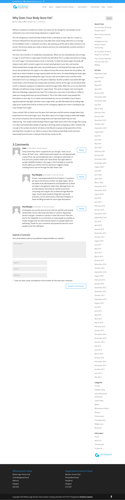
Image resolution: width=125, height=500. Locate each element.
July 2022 (98, 105)
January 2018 (99, 229)
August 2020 (99, 167)
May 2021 (98, 144)
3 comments (41, 22)
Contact (109, 7)
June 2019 (98, 202)
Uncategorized (100, 420)
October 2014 (99, 342)
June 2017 (98, 245)
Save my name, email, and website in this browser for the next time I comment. (44, 281)
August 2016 (99, 276)
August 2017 (99, 241)
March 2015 (99, 323)
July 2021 (98, 136)
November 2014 (100, 338)
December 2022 (100, 97)
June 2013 (98, 373)
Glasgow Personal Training (64, 7)
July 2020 (98, 171)
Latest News (99, 401)
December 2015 (100, 288)
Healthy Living (100, 390)
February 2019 (100, 206)
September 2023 (101, 73)
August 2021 (99, 132)
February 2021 (100, 151)
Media (97, 404)
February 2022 (100, 112)
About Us (98, 440)
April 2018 (98, 225)
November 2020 (100, 163)
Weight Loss (32, 22)
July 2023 (98, 81)
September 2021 (101, 128)
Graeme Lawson (86, 497)
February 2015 (100, 326)
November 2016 (100, 264)
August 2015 (99, 303)
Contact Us (99, 448)
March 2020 (99, 182)
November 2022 (100, 101)
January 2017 (99, 260)
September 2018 (101, 217)
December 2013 (100, 361)
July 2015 (98, 307)
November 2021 (100, 120)
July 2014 (98, 346)
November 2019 (100, 190)
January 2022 (99, 116)
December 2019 (100, 186)
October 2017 (99, 237)
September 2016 (101, 272)
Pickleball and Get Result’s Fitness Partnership (101, 44)
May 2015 (98, 315)
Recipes (97, 412)
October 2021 (99, 124)
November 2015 (100, 291)
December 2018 (100, 214)
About (51, 7)
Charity (97, 386)
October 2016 (99, 268)
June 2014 (98, 350)
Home (44, 7)
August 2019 (99, 194)
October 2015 (99, 295)
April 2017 (98, 253)
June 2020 (98, 175)
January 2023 (99, 93)
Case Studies (82, 7)
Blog (103, 7)
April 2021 (98, 147)
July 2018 (98, 221)
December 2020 (100, 159)
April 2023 (98, 89)
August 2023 (99, 77)
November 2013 (100, 365)
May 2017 (98, 249)
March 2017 (99, 256)
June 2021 (98, 140)
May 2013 (98, 377)
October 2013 (99, 369)
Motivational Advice (102, 408)
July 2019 (98, 198)
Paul (15, 22)
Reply (81, 150)
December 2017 (100, 233)
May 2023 (98, 85)
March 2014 (99, 354)
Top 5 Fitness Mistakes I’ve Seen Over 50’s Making (103, 62)
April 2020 (98, 179)
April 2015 (98, 319)
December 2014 (100, 334)
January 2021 (99, 155)
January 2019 (99, 210)
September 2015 (101, 299)
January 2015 (99, 330)
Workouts (98, 428)
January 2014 (99, 358)
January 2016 (99, 284)
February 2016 (100, 280)
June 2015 (98, 311)
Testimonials (95, 7)
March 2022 (99, 109)
